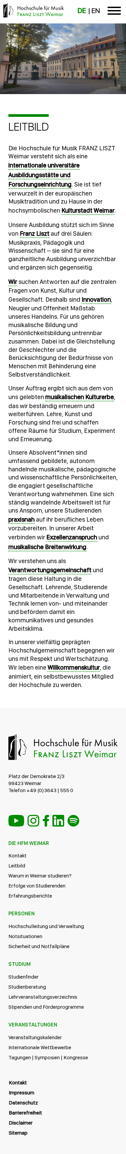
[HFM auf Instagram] (33, 821)
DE (82, 11)
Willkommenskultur (74, 667)
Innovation (96, 299)
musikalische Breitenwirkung (47, 547)
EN (95, 11)
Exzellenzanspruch (71, 537)
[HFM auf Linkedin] (58, 821)
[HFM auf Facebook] (46, 821)
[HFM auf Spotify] (73, 821)
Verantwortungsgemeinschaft (49, 570)
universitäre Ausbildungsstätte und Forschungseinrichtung (44, 174)
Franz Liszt (34, 233)
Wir (12, 282)
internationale (27, 165)
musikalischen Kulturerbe (79, 397)
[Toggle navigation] (114, 12)
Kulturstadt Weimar (88, 210)
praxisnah (21, 519)
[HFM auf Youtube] (16, 821)
